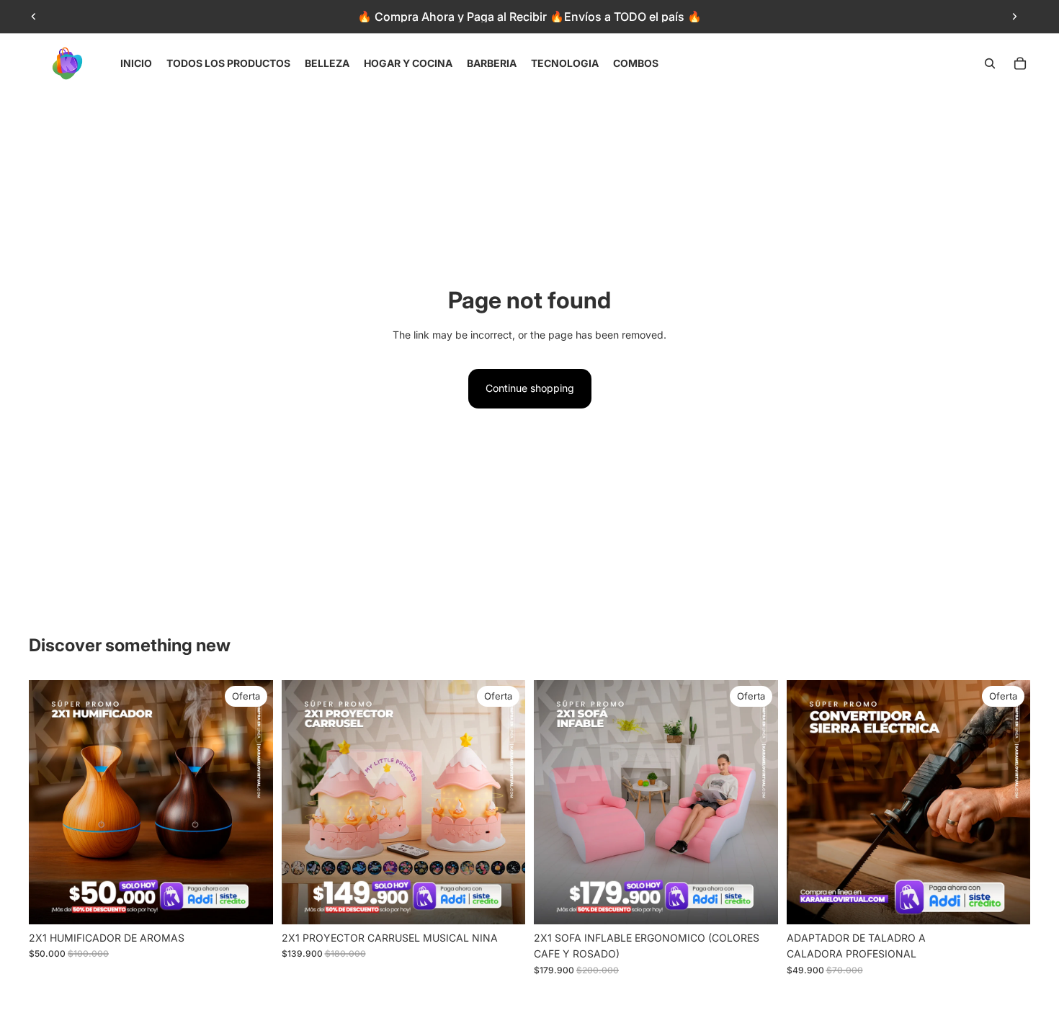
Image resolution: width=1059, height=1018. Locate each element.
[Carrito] (1020, 63)
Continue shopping (530, 388)
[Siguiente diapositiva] (1014, 16)
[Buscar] (990, 63)
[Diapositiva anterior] (34, 16)
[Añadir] (251, 902)
